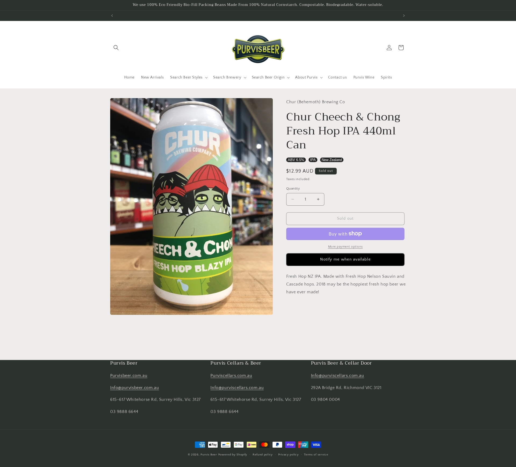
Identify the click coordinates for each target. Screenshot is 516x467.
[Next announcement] (404, 15)
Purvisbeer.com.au (128, 375)
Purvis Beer (208, 454)
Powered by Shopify (233, 454)
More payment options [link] (345, 246)
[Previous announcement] (112, 15)
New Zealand (332, 160)
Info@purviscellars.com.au (237, 387)
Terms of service (316, 454)
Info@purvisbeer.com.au (134, 387)
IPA (313, 160)
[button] (116, 48)
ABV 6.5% (296, 160)
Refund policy (263, 454)
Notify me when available (345, 259)
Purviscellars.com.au (231, 375)
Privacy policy (288, 454)
